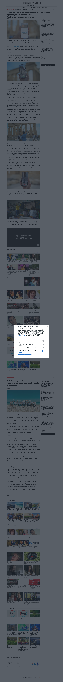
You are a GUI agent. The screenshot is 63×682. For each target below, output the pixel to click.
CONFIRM (25, 354)
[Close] (47, 326)
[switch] (43, 341)
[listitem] (31, 339)
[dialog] (31, 341)
